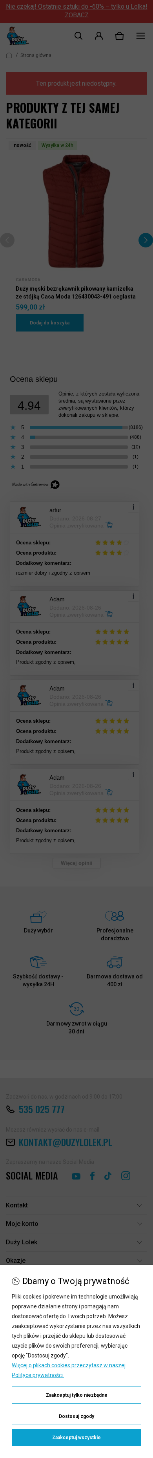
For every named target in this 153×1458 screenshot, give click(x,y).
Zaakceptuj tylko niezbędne (76, 1395)
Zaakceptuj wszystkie (76, 1437)
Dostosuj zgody (76, 1416)
